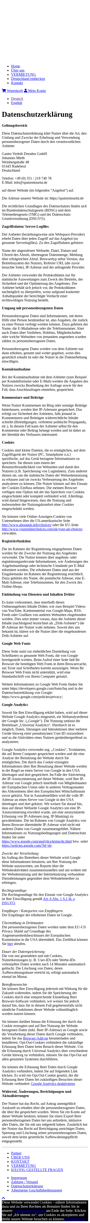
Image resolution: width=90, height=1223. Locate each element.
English (16, 103)
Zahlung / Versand (24, 1182)
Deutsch (17, 99)
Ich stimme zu (75, 1219)
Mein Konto (36, 91)
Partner (16, 1153)
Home (15, 66)
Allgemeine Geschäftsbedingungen (36, 1190)
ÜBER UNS (20, 1157)
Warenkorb (14, 91)
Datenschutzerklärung (27, 1186)
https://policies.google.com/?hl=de (26, 845)
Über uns (17, 70)
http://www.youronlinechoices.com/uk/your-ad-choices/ (42, 529)
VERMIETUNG (23, 74)
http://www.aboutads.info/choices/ (26, 525)
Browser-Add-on (35, 1038)
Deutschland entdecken (28, 79)
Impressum (19, 1178)
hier (10, 944)
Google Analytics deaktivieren (53, 1084)
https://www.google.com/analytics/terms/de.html (37, 841)
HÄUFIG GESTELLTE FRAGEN (37, 1170)
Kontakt (17, 83)
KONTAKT (20, 1161)
